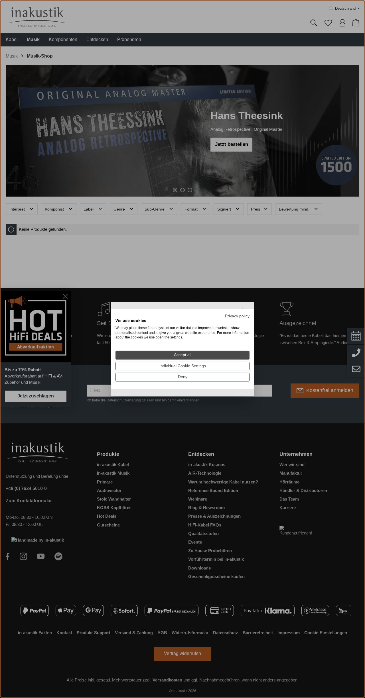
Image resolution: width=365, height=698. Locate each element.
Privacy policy (237, 316)
